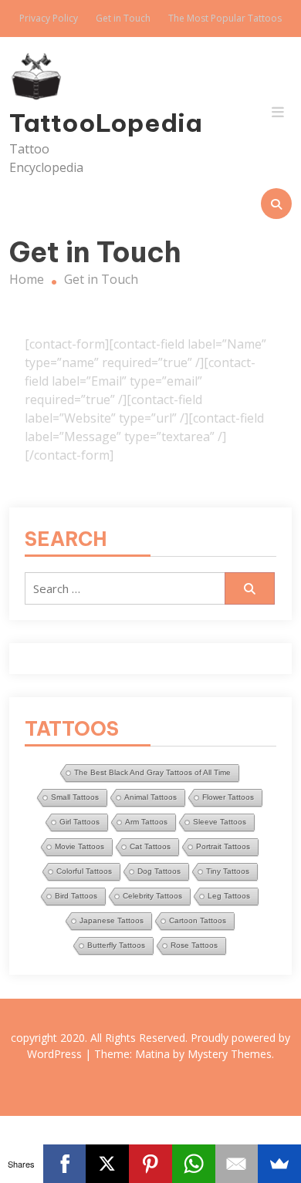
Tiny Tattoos (227, 871)
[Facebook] (64, 1163)
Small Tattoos (75, 797)
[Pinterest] (150, 1163)
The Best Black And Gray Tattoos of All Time (152, 772)
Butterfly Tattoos (116, 945)
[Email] (237, 1163)
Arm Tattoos (146, 821)
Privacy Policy (48, 18)
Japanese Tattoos (111, 920)
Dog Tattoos (159, 871)
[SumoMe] (279, 1163)
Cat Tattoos (150, 846)
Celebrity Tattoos (152, 895)
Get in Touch (123, 18)
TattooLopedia (51, 122)
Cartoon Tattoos (197, 920)
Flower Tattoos (228, 797)
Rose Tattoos (194, 945)
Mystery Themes (230, 1053)
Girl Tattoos (79, 821)
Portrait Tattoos (223, 846)
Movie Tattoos (79, 846)
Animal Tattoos (150, 797)
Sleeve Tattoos (219, 821)
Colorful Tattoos (84, 871)
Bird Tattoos (76, 895)
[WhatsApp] (193, 1163)
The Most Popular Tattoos (225, 18)
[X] (107, 1163)
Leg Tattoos (229, 895)
